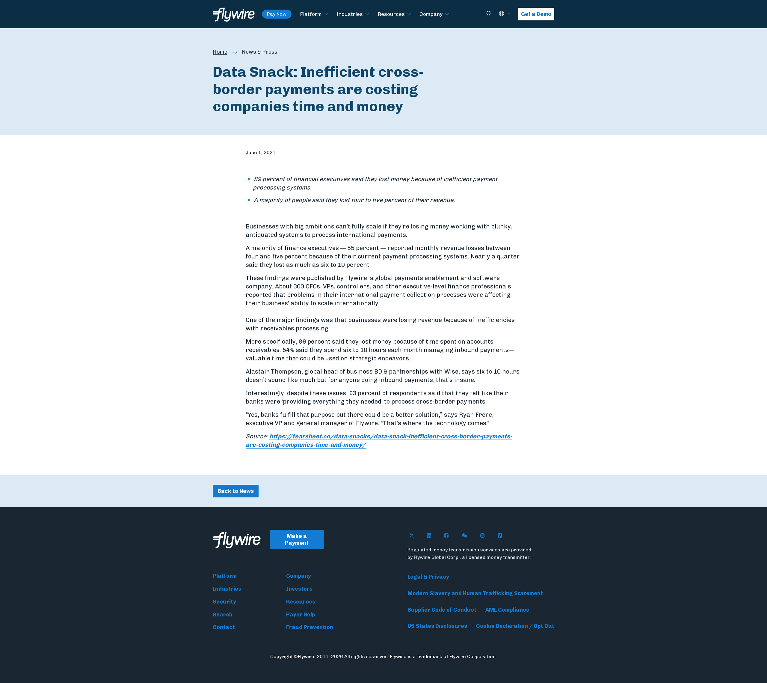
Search (222, 614)
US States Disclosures (437, 626)
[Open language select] (509, 14)
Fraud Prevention (309, 627)
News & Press (259, 52)
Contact (224, 627)
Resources (391, 14)
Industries (349, 14)
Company (431, 14)
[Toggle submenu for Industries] (367, 14)
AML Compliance (507, 610)
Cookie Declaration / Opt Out (515, 626)
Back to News (236, 491)
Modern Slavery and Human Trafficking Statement (475, 593)
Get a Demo (536, 14)
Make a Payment (297, 539)
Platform (311, 14)
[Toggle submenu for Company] (447, 14)
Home (220, 52)
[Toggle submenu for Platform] (326, 14)
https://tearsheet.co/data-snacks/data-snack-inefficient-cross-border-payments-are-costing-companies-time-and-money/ (379, 440)
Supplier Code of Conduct (441, 610)
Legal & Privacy (428, 577)
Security (224, 601)
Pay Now (276, 14)
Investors (299, 589)
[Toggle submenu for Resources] (409, 14)
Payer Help (300, 614)
